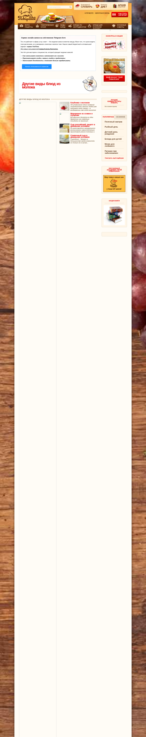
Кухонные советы (121, 26)
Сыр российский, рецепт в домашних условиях (82, 125)
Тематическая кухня (47, 26)
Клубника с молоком (80, 103)
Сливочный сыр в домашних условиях (80, 136)
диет (104, 6)
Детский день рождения (111, 133)
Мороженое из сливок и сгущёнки (81, 114)
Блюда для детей (113, 139)
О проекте (89, 13)
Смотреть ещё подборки (114, 158)
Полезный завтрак (113, 122)
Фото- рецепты (29, 26)
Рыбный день (111, 127)
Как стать (122, 14)
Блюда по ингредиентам (79, 26)
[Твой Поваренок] (27, 13)
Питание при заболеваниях (111, 152)
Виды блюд (62, 26)
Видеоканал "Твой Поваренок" (114, 78)
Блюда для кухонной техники (97, 27)
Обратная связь (102, 13)
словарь (86, 6)
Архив (122, 6)
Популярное (108, 117)
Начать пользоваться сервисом (36, 66)
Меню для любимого (109, 145)
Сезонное (120, 117)
